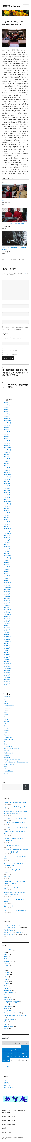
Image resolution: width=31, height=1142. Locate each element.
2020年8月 (7, 565)
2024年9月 (7, 454)
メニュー (25, 6)
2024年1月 (7, 472)
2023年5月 (7, 490)
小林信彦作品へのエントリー (10, 1120)
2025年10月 (7, 425)
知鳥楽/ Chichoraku (11, 6)
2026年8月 (7, 402)
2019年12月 (7, 583)
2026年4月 (7, 411)
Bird (5, 733)
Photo (6, 712)
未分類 (6, 773)
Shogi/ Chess (8, 757)
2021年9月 (7, 535)
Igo (5, 699)
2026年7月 (7, 405)
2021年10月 (7, 533)
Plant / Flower (8, 739)
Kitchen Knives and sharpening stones (16, 762)
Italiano (6, 751)
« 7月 (7, 1067)
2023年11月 (7, 477)
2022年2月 (7, 524)
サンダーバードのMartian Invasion (14, 888)
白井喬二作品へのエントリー (10, 1116)
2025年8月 (7, 429)
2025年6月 (7, 434)
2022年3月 (7, 522)
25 (8, 1060)
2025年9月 (7, 427)
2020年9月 (7, 562)
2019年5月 (7, 598)
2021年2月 (7, 551)
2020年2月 (7, 578)
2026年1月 (7, 418)
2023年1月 (7, 499)
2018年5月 (7, 625)
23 (27, 1056)
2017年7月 (7, 648)
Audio (6, 703)
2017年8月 (7, 646)
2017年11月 (7, 639)
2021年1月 (7, 553)
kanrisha (7, 259)
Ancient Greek (8, 753)
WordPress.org (8, 1087)
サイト (4, 318)
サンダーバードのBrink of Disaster (14, 823)
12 (11, 1053)
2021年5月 (7, 544)
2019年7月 (7, 594)
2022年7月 (7, 513)
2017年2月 (7, 659)
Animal (6, 735)
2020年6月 (7, 569)
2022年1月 (7, 526)
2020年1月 (7, 580)
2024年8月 (7, 456)
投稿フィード (8, 1083)
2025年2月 (7, 443)
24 (4, 1060)
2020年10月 (7, 560)
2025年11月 (7, 423)
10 (4, 1053)
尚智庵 (4, 1128)
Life (5, 724)
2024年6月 (7, 461)
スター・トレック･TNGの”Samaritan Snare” (13, 223)
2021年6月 (7, 542)
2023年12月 (7, 474)
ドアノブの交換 (8, 906)
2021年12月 (7, 529)
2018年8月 (7, 619)
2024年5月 (7, 463)
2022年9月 (7, 508)
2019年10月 (7, 587)
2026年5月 (7, 409)
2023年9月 (7, 481)
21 (19, 1056)
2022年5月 (7, 517)
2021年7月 (7, 540)
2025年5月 (7, 436)
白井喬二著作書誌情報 (8, 1124)
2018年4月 (7, 628)
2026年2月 (7, 416)
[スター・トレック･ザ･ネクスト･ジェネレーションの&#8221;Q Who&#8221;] (14, 238)
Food (5, 726)
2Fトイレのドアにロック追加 (12, 845)
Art (5, 717)
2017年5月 (7, 652)
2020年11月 (7, 558)
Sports (6, 766)
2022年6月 (7, 515)
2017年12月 (7, 637)
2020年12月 (7, 556)
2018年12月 (7, 610)
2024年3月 (7, 468)
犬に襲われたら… (9, 930)
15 (23, 1053)
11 (8, 1053)
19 (11, 1056)
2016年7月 (7, 675)
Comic (6, 710)
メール (4, 311)
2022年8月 (7, 511)
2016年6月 (7, 677)
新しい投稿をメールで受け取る (9, 354)
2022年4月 (7, 520)
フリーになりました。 (10, 925)
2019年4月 (7, 601)
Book (5, 701)
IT (4, 742)
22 (23, 1056)
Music (6, 715)
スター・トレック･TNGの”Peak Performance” (13, 200)
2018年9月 (7, 616)
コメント (5, 279)
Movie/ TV (21, 259)
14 (19, 1053)
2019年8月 (7, 592)
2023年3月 (7, 495)
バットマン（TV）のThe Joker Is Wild (15, 827)
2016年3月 (7, 684)
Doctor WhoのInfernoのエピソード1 (15, 802)
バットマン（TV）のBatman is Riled (15, 818)
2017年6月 (7, 650)
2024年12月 (7, 447)
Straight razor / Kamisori (12, 760)
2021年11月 (7, 531)
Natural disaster (9, 771)
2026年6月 (7, 407)
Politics (6, 730)
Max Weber (7, 708)
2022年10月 (7, 506)
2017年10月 (7, 641)
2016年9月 (7, 670)
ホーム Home (6, 1132)
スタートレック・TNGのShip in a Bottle (16, 807)
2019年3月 (7, 603)
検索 (3, 782)
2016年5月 (7, 679)
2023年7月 (7, 486)
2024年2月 (7, 470)
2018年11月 (7, 612)
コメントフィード (9, 1085)
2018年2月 (7, 632)
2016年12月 (7, 664)
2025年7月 (7, 432)
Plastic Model (8, 746)
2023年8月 (7, 484)
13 (15, 1053)
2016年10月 (7, 668)
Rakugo (6, 755)
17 (4, 1056)
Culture (6, 719)
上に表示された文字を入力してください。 (13, 338)
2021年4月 (7, 547)
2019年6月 (7, 596)
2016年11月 (7, 666)
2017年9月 (7, 643)
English (6, 721)
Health (6, 728)
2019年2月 (7, 605)
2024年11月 (7, 450)
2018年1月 (7, 634)
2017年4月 (7, 655)
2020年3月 (7, 576)
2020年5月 (7, 571)
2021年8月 (7, 538)
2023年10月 (7, 479)
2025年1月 (7, 445)
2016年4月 (7, 682)
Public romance (9, 706)
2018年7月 (7, 621)
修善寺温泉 (7, 877)
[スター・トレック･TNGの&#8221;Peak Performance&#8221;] (14, 191)
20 (15, 1056)
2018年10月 (7, 614)
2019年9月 (7, 589)
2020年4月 (7, 574)
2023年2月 (7, 497)
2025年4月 (7, 438)
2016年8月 (7, 673)
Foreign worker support (11, 748)
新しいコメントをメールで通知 (9, 350)
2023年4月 (7, 493)
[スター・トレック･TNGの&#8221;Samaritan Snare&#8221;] (14, 215)
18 (8, 1056)
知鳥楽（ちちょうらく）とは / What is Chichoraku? (13, 1111)
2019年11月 (7, 585)
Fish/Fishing (8, 737)
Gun (5, 769)
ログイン (6, 1080)
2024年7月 (7, 459)
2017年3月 (7, 657)
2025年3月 (7, 441)
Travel (6, 744)
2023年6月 (7, 488)
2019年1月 (7, 607)
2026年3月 (7, 414)
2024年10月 (7, 452)
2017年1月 (7, 661)
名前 (4, 303)
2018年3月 (7, 630)
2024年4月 (7, 465)
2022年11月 (7, 504)
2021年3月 (7, 549)
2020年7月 (7, 567)
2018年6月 (7, 623)
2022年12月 (7, 502)
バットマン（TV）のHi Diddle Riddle (15, 910)
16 (26, 1053)
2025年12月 (7, 420)
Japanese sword (9, 764)
